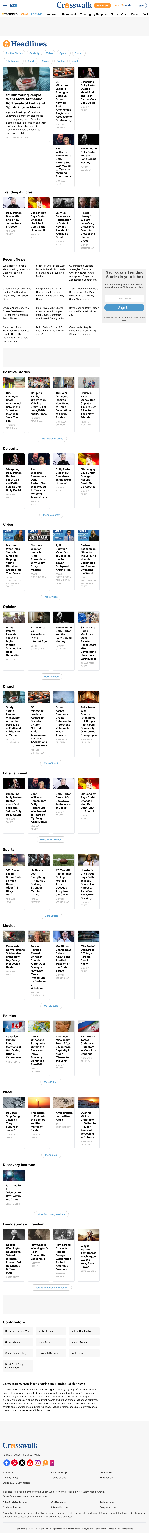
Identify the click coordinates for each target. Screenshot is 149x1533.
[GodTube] (53, 1462)
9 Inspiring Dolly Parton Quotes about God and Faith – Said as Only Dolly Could (50, 293)
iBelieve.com (107, 1502)
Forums (36, 14)
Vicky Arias (78, 1353)
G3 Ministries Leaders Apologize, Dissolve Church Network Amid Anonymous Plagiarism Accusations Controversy (83, 272)
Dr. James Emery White (18, 1331)
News (114, 14)
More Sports (51, 915)
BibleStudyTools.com (15, 1502)
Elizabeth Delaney (48, 1353)
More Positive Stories (51, 438)
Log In (140, 5)
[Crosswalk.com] (74, 5)
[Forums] (45, 1462)
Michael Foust (46, 1331)
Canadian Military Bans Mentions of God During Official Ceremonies (82, 331)
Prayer (135, 14)
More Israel (51, 1154)
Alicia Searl (44, 1342)
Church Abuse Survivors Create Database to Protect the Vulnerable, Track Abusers (16, 313)
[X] (22, 1462)
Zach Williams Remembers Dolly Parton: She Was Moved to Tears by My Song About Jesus (83, 293)
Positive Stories (14, 53)
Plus (24, 14)
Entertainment (13, 61)
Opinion (63, 53)
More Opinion (51, 676)
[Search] (13, 5)
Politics (61, 61)
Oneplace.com (108, 1507)
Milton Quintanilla (81, 1331)
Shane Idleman (13, 1342)
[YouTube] (30, 1462)
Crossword (52, 14)
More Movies (51, 1005)
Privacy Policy (10, 1477)
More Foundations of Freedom (51, 1287)
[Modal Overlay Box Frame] (124, 296)
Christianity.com (12, 1507)
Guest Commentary (16, 1353)
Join (102, 5)
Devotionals (69, 14)
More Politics (51, 1082)
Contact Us (106, 1472)
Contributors (14, 1322)
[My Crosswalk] (123, 5)
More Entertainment (51, 839)
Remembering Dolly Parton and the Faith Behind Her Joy (84, 311)
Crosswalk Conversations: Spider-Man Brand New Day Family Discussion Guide (17, 293)
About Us (8, 1472)
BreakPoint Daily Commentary (14, 1366)
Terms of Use (58, 1477)
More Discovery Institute (51, 1214)
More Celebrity (51, 514)
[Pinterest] (14, 1462)
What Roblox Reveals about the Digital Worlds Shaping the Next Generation (16, 271)
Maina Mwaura (80, 1342)
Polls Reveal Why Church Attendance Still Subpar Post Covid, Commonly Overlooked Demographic (50, 313)
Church (79, 53)
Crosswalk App (59, 1472)
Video (124, 14)
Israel (75, 61)
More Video (51, 596)
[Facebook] (6, 1462)
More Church (51, 763)
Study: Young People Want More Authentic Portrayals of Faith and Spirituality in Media (50, 271)
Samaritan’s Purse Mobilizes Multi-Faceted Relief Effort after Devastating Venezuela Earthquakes (16, 334)
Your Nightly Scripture (94, 14)
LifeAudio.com (59, 1507)
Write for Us (106, 1477)
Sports (31, 61)
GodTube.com (59, 1502)
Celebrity (34, 53)
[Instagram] (37, 1462)
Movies (46, 61)
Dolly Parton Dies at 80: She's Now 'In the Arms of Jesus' (50, 331)
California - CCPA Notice (16, 1482)
